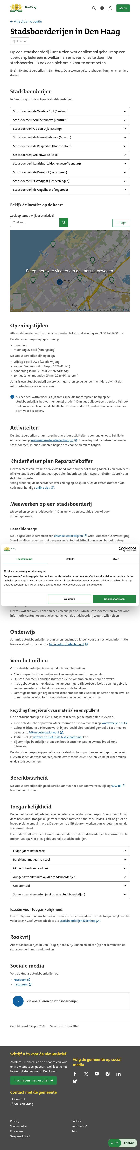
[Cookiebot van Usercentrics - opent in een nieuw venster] (121, 549)
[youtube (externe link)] (97, 1075)
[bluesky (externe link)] (75, 1082)
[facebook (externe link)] (75, 1075)
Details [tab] (70, 558)
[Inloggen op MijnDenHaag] (110, 8)
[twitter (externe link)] (86, 1075)
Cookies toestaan (114, 598)
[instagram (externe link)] (108, 1075)
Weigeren (69, 598)
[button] (63, 222)
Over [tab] (116, 558)
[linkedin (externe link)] (118, 1075)
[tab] (121, 223)
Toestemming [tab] (24, 558)
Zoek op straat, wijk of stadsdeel (32, 216)
